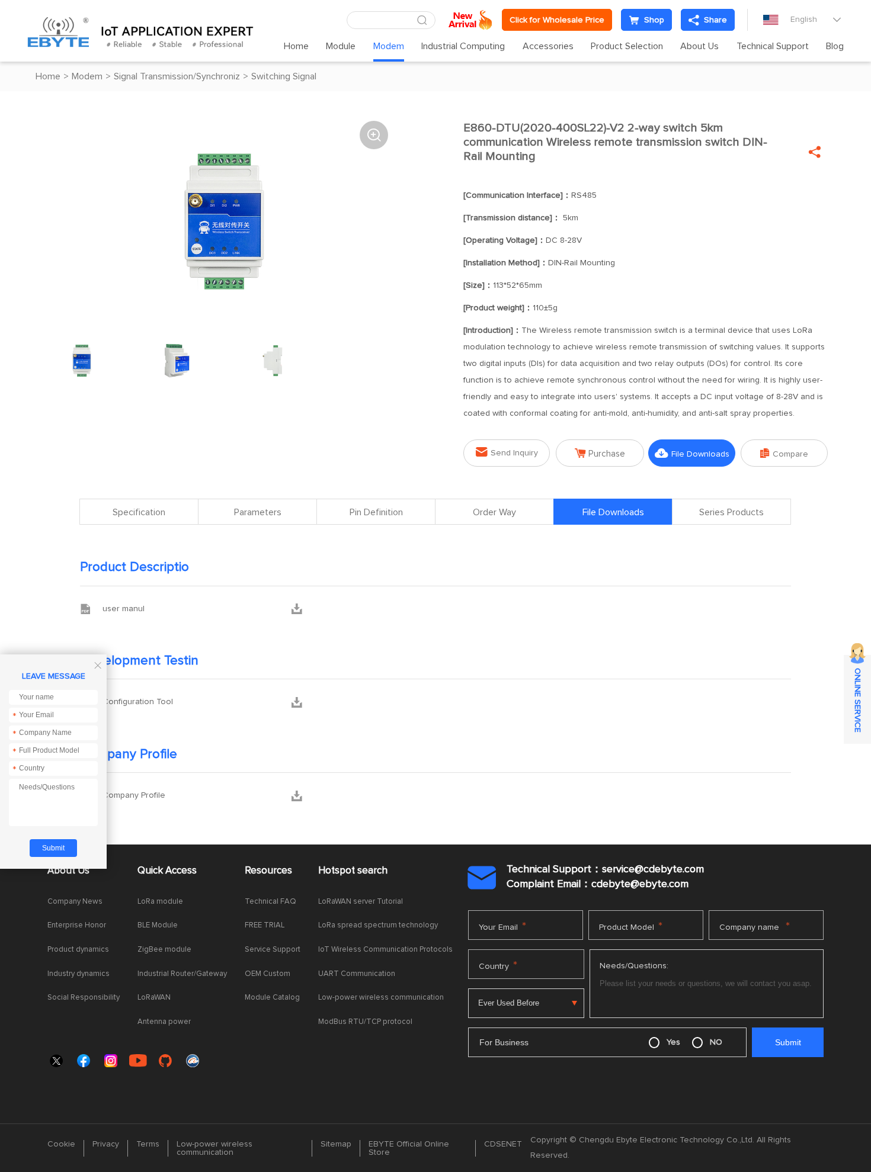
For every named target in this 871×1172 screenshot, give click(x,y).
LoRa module (160, 902)
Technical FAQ (270, 902)
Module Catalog (272, 997)
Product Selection (627, 46)
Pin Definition (376, 512)
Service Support (272, 949)
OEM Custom (267, 974)
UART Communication (356, 974)
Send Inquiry (507, 452)
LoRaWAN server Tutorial (360, 902)
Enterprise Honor (76, 925)
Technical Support (772, 46)
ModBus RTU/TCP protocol (365, 1022)
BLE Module (157, 925)
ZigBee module (164, 949)
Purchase (600, 453)
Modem (388, 46)
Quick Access (167, 871)
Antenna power (164, 1022)
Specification (139, 512)
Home (296, 46)
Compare (784, 453)
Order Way (494, 512)
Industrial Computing (463, 46)
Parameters (257, 512)
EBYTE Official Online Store (409, 1148)
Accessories (548, 46)
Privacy (105, 1144)
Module (341, 46)
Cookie (61, 1144)
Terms (147, 1144)
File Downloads (692, 453)
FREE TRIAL (264, 925)
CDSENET (503, 1144)
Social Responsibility (83, 997)
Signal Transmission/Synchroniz (177, 76)
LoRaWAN (154, 997)
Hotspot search (353, 871)
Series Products (731, 512)
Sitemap (336, 1144)
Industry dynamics (78, 974)
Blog (835, 46)
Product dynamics (78, 949)
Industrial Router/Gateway (182, 974)
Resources (268, 871)
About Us (699, 46)
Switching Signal (283, 76)
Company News (75, 902)
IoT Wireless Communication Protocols (385, 949)
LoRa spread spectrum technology (378, 925)
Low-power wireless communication (381, 997)
